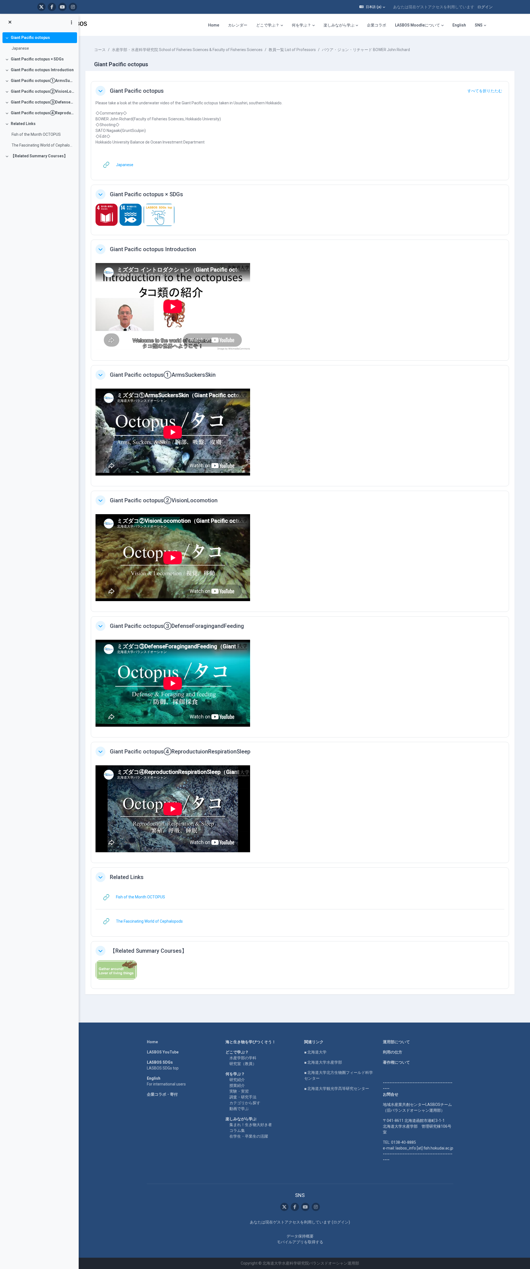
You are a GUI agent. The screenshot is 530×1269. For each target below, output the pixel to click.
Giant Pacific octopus (30, 37)
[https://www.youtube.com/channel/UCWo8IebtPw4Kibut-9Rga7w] (62, 7)
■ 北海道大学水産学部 (323, 1062)
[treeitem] (39, 43)
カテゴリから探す (244, 1103)
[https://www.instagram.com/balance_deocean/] (73, 7)
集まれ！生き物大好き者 (250, 1124)
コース (100, 49)
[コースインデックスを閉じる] (9, 22)
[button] (372, 7)
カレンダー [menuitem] (237, 25)
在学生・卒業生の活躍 (248, 1136)
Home (152, 1042)
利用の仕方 (392, 1052)
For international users (166, 1084)
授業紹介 (237, 1085)
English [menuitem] (459, 25)
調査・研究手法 (242, 1097)
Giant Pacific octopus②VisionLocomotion (43, 91)
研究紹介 (237, 1079)
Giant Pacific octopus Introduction (42, 70)
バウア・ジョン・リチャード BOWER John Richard (366, 49)
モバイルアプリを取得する (300, 1242)
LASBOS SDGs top (163, 1068)
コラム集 (237, 1130)
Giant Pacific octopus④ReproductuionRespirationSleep (43, 113)
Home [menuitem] (213, 25)
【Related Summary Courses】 (39, 156)
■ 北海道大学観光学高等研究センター (336, 1088)
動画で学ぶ (239, 1108)
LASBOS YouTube (163, 1052)
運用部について (396, 1042)
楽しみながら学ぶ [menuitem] (339, 25)
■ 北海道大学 (315, 1052)
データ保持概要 (300, 1236)
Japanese (20, 48)
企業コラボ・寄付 (162, 1094)
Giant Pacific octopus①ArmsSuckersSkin (43, 80)
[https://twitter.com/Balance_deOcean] (41, 7)
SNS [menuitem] (479, 25)
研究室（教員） (242, 1063)
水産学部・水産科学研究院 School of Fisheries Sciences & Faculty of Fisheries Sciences (187, 49)
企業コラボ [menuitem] (376, 25)
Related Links (23, 123)
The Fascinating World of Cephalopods (43, 145)
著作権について (396, 1062)
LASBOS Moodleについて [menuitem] (417, 25)
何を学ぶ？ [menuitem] (301, 25)
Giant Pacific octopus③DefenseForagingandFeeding (43, 102)
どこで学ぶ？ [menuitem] (267, 25)
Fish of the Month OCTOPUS (36, 134)
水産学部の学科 (242, 1058)
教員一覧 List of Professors (292, 49)
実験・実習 (239, 1091)
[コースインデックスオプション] (71, 22)
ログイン (485, 7)
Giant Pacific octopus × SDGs (37, 59)
